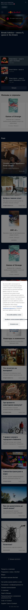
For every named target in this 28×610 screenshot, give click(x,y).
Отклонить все (14, 324)
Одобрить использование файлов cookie (15, 319)
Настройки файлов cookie (14, 314)
